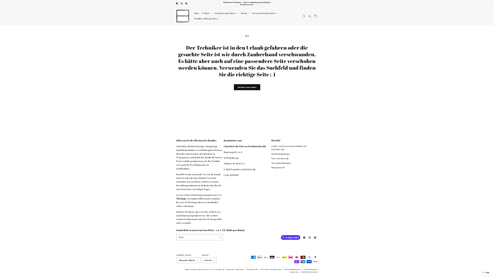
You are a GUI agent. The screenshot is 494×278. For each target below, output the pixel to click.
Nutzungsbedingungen (281, 163)
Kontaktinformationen (309, 272)
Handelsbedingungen (280, 154)
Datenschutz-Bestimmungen (271, 269)
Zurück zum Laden (247, 87)
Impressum (294, 272)
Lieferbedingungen (311, 269)
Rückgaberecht (278, 167)
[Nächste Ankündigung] (274, 3)
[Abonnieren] (219, 237)
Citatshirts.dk (195, 269)
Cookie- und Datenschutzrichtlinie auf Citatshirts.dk (288, 148)
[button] (206, 13)
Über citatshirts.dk (280, 158)
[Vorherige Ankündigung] (219, 3)
